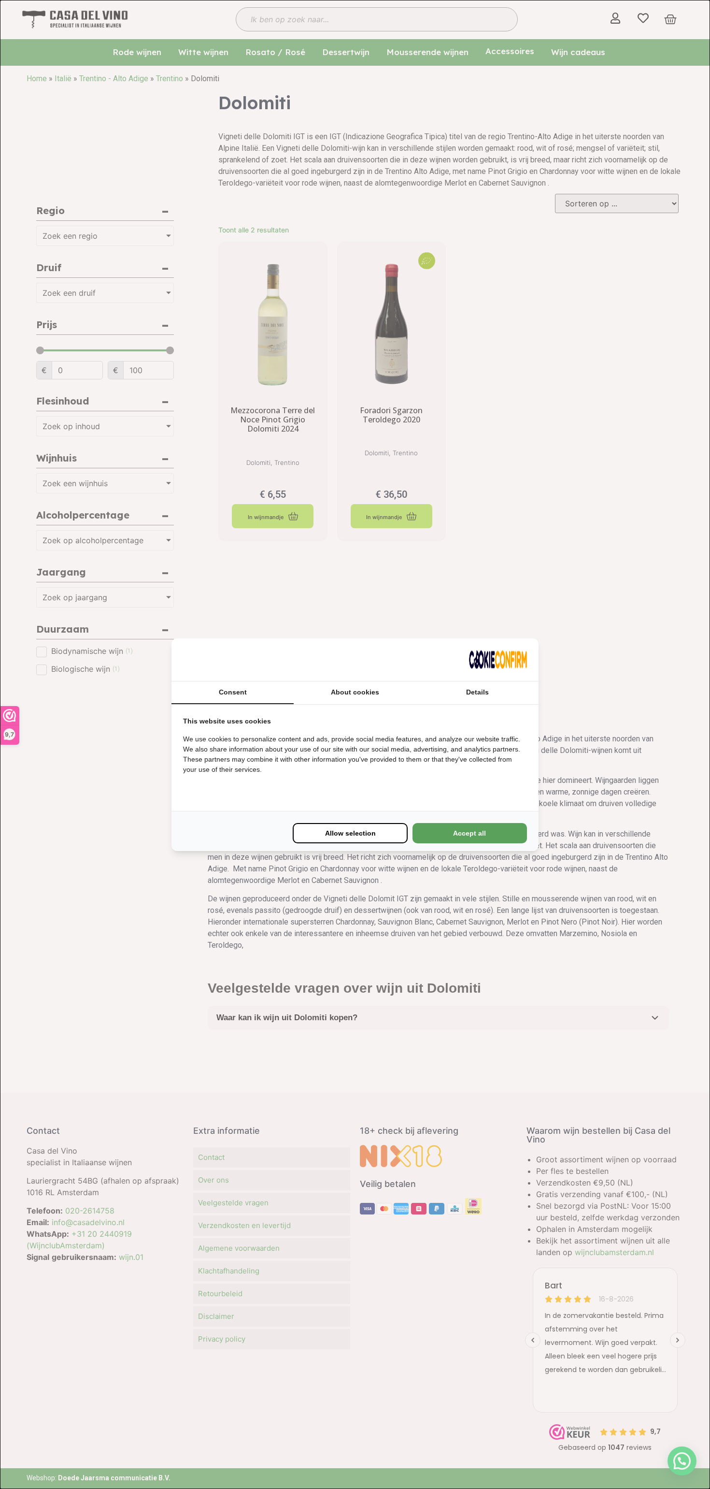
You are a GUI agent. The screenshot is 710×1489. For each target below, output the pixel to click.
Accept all (469, 833)
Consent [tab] (233, 692)
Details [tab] (477, 692)
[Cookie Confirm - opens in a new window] (498, 659)
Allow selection (350, 833)
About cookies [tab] (355, 692)
